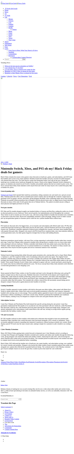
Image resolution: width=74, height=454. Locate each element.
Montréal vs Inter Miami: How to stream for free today (21, 73)
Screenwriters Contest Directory (22, 57)
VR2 (3, 364)
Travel (10, 38)
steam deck (60, 362)
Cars (9, 22)
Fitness (14, 29)
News (6, 12)
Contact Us (8, 415)
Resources (11, 55)
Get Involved (9, 421)
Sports (10, 35)
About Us (8, 410)
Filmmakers (8, 43)
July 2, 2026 (4, 162)
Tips (6, 424)
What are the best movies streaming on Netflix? (19, 66)
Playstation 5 (43, 362)
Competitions (12, 54)
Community (8, 428)
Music (10, 31)
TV (6, 14)
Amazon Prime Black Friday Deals (11, 362)
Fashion (10, 24)
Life (6, 17)
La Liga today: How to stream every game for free (20, 69)
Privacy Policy (9, 412)
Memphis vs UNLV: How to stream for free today (20, 71)
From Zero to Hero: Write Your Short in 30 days (23, 50)
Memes (10, 19)
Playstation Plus (52, 362)
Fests (6, 47)
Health (10, 28)
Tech (9, 36)
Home (6, 10)
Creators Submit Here (11, 429)
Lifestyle (9, 76)
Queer (10, 33)
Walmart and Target (7, 195)
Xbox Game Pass (10, 364)
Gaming (10, 26)
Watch (6, 42)
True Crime (11, 40)
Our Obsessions (23, 76)
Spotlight (11, 52)
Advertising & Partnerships (13, 426)
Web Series (8, 45)
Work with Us (9, 417)
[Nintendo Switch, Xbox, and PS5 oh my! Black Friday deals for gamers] (13, 381)
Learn (6, 48)
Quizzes (10, 21)
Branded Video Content (12, 419)
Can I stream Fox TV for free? (14, 68)
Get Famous (8, 414)
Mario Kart (25, 362)
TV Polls (7, 15)
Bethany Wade (7, 164)
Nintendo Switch (34, 362)
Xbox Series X (19, 364)
